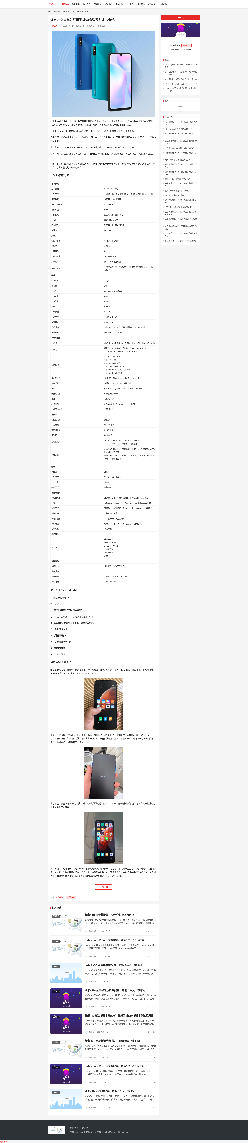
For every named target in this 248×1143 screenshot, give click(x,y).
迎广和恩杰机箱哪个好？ (175, 195)
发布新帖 (180, 17)
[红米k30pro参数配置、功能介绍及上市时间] (66, 1099)
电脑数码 (65, 4)
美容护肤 (119, 4)
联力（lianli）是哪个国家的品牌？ (178, 190)
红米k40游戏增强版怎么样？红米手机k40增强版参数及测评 (119, 1015)
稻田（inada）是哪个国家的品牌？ (179, 129)
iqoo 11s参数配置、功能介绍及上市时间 (181, 79)
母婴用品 (97, 4)
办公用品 (130, 4)
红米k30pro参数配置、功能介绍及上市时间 (110, 1091)
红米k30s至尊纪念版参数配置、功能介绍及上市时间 (115, 990)
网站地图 (3, 1142)
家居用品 (108, 4)
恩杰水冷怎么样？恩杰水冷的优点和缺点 (181, 240)
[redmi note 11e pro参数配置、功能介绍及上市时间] (66, 1074)
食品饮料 (141, 4)
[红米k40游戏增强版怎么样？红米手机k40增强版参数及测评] (66, 1024)
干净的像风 (54, 26)
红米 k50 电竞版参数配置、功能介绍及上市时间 (112, 1040)
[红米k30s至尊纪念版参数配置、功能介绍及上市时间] (66, 998)
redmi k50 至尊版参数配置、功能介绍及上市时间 (113, 965)
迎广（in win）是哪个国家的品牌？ (179, 207)
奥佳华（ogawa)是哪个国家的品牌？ (180, 148)
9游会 (51, 4)
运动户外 (86, 4)
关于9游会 (74, 1128)
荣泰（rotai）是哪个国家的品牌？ (178, 160)
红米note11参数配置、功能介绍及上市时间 (109, 914)
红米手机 (90, 26)
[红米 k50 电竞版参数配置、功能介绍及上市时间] (66, 1049)
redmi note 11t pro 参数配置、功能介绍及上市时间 (114, 940)
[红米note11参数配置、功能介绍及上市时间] (66, 923)
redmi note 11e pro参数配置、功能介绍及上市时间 (114, 1066)
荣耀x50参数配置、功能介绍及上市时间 (181, 83)
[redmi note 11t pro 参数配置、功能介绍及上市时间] (66, 948)
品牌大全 (152, 4)
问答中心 (164, 4)
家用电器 (76, 4)
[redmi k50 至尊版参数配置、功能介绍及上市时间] (66, 973)
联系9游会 (86, 1128)
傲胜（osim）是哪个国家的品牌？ (178, 179)
